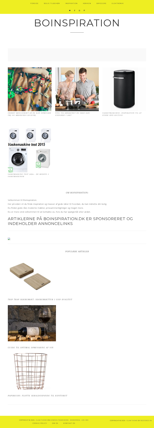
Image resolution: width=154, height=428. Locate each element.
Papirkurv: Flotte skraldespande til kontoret (37, 396)
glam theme (132, 420)
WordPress (75, 420)
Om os (55, 423)
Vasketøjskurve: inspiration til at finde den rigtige (122, 114)
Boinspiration (77, 23)
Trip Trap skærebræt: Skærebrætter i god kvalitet (40, 299)
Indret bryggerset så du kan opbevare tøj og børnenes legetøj (29, 114)
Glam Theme (41, 420)
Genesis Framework (59, 420)
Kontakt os (69, 423)
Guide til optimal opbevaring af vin (31, 347)
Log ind (85, 420)
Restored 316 (146, 420)
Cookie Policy (40, 423)
